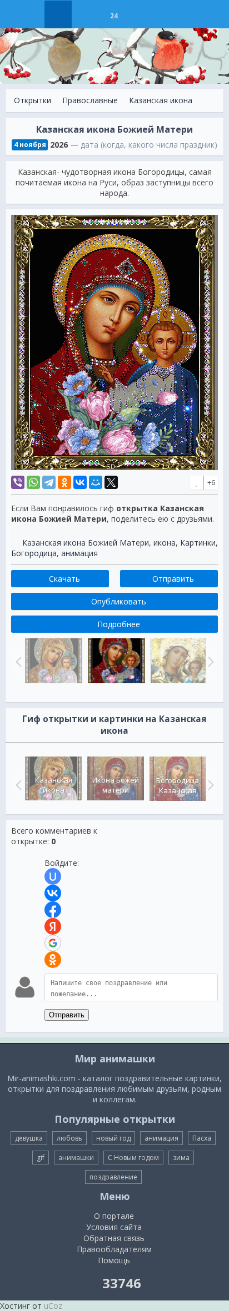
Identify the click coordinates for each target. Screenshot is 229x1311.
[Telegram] (49, 482)
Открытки (32, 100)
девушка (29, 1138)
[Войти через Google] (52, 943)
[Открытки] (58, 14)
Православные (90, 100)
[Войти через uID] (52, 876)
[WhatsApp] (33, 482)
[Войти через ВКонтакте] (52, 893)
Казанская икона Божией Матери (85, 542)
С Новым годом (133, 1157)
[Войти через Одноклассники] (52, 959)
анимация (79, 553)
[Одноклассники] (64, 482)
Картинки (198, 542)
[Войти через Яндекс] (52, 926)
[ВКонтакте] (80, 482)
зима (181, 1157)
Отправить (66, 1015)
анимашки (76, 1157)
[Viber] (17, 482)
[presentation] (17, 785)
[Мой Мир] (95, 482)
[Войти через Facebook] (52, 909)
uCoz (53, 1305)
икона (164, 542)
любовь (69, 1138)
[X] (111, 482)
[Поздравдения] (141, 14)
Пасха (201, 1138)
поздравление (113, 1177)
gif (40, 1157)
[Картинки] (85, 14)
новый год (113, 1138)
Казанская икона (160, 100)
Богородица (34, 553)
